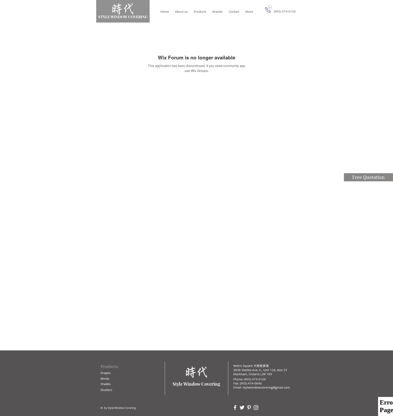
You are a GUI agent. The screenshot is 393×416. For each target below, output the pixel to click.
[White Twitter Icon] (242, 407)
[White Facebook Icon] (235, 407)
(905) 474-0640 (251, 383)
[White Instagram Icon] (256, 407)
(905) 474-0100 (254, 379)
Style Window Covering (196, 384)
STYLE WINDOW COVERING (123, 16)
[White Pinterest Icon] (249, 407)
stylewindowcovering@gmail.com (266, 387)
